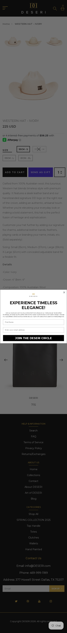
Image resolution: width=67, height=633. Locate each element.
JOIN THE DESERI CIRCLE (33, 338)
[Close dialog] (64, 292)
